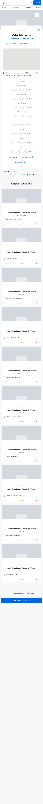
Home (4, 7)
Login (37, 3)
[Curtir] (38, 29)
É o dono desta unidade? (21, 162)
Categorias (15, 7)
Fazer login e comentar (21, 600)
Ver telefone (24, 44)
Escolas (28, 7)
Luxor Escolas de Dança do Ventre (21, 39)
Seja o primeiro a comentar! (21, 157)
